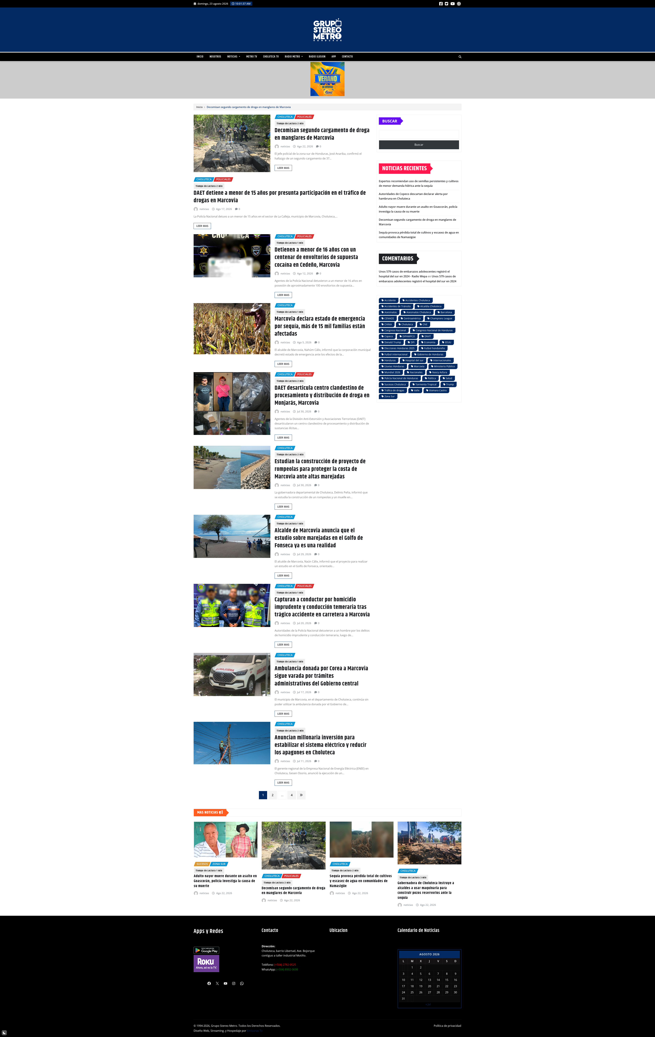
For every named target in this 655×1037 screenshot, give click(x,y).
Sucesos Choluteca (395, 384)
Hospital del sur (414, 360)
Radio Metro (293, 57)
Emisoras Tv (255, 1031)
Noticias (232, 57)
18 (412, 986)
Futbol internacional (395, 354)
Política (432, 378)
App (334, 57)
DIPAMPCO (409, 336)
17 (403, 986)
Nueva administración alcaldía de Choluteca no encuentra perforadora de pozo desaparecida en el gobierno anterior (427, 883)
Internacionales (442, 360)
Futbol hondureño (434, 348)
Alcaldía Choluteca (430, 306)
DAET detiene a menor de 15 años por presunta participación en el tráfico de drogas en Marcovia (280, 197)
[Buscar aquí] (460, 57)
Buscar (389, 120)
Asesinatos (390, 312)
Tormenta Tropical (426, 384)
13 (429, 980)
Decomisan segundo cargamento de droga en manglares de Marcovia (249, 107)
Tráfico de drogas (394, 390)
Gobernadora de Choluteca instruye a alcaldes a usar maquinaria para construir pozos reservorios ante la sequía (290, 890)
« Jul (428, 1004)
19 (420, 986)
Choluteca (407, 324)
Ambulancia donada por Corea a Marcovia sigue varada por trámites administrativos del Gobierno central (321, 676)
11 (412, 980)
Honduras (390, 360)
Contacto (347, 57)
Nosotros (215, 57)
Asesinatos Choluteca (418, 312)
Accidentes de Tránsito (397, 306)
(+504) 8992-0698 (287, 969)
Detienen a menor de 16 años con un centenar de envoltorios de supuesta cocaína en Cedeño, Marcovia (316, 257)
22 (446, 986)
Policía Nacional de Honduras (401, 378)
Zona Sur (389, 396)
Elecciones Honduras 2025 (399, 348)
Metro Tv (251, 57)
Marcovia (419, 366)
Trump (450, 384)
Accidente (390, 300)
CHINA (388, 324)
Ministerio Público (444, 366)
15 (446, 980)
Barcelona (446, 312)
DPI (412, 342)
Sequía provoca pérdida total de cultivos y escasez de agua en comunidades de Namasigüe (225, 881)
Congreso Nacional (395, 330)
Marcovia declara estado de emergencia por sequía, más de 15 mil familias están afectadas (320, 326)
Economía (429, 342)
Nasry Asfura (439, 372)
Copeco (388, 336)
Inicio (200, 57)
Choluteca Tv (271, 57)
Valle (416, 390)
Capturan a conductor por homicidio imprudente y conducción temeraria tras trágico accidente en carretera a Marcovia (322, 607)
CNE (425, 324)
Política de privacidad (447, 1026)
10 (403, 980)
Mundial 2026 (392, 372)
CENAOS (389, 318)
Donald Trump (392, 342)
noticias (285, 146)
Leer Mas (283, 168)
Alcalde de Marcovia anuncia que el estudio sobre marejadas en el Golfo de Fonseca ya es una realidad (319, 538)
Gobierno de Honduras (430, 354)
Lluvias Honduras (394, 366)
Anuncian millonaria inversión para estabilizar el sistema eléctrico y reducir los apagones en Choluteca (321, 745)
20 (429, 986)
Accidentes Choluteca (417, 300)
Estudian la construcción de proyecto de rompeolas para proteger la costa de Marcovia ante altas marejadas (320, 469)
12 (420, 980)
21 (438, 986)
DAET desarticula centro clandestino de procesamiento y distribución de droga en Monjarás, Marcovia (322, 395)
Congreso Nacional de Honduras (434, 330)
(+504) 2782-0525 (285, 965)
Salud (449, 378)
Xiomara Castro (438, 390)
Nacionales (416, 372)
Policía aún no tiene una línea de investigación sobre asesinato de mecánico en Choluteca (355, 881)
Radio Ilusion (317, 57)
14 (438, 980)
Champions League (441, 318)
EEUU (448, 342)
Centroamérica (412, 318)
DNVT (428, 336)
